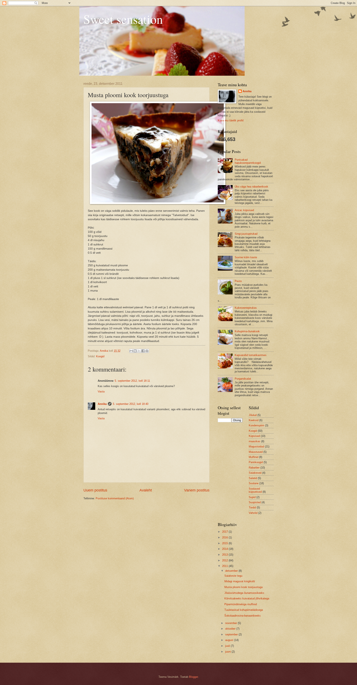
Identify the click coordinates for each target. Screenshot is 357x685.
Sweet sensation (123, 19)
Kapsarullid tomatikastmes (251, 355)
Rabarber (254, 467)
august (229, 640)
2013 (225, 554)
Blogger (193, 676)
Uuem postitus (95, 490)
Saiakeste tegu (233, 575)
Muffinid (253, 457)
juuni (228, 651)
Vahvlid (253, 512)
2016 (225, 537)
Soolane (253, 483)
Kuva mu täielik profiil (231, 120)
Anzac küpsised (244, 210)
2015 (225, 543)
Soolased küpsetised (255, 490)
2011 (225, 566)
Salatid (253, 478)
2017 (225, 531)
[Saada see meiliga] (131, 351)
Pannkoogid (256, 462)
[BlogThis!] (135, 351)
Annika (102, 403)
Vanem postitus (196, 490)
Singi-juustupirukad (246, 233)
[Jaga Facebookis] (143, 351)
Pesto (238, 281)
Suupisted (255, 502)
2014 (225, 548)
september (232, 634)
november (231, 623)
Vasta (101, 391)
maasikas (254, 441)
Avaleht (145, 490)
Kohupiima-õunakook (247, 331)
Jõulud (253, 415)
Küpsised (254, 436)
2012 (225, 560)
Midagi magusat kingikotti (239, 581)
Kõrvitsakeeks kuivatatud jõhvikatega (246, 598)
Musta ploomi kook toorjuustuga (243, 587)
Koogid (100, 356)
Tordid (252, 507)
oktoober (230, 628)
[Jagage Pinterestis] (147, 351)
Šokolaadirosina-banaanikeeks (242, 615)
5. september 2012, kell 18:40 (130, 403)
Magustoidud (256, 446)
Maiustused (256, 451)
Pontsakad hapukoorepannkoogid (248, 161)
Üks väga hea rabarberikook (251, 186)
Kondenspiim (256, 425)
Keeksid (253, 420)
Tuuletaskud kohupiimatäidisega (243, 609)
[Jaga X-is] (139, 351)
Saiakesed (255, 472)
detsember (232, 570)
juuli (228, 645)
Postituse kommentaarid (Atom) (115, 498)
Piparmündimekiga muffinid (240, 604)
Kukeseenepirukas (246, 307)
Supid (252, 497)
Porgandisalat (243, 378)
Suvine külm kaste (246, 257)
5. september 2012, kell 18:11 (132, 380)
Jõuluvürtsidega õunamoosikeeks (244, 592)
